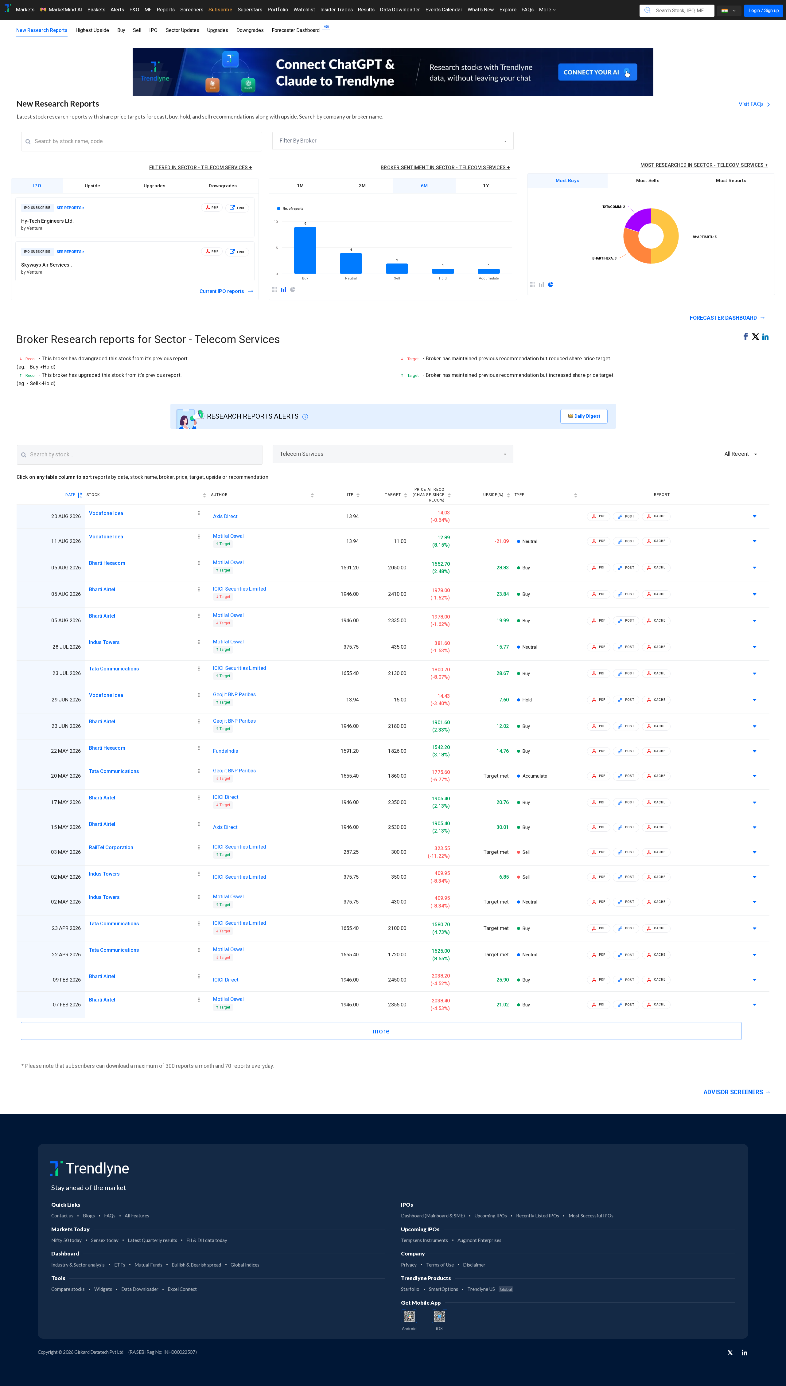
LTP (350, 495)
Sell (137, 30)
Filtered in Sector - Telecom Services (200, 167)
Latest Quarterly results (152, 1240)
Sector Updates (182, 30)
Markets (25, 9)
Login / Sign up (764, 10)
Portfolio (278, 9)
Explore (508, 9)
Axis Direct (225, 516)
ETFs (119, 1264)
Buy (121, 30)
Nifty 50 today (66, 1240)
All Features (137, 1215)
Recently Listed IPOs (537, 1215)
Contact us (62, 1215)
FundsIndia (225, 751)
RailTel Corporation (111, 847)
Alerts (117, 9)
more (381, 1031)
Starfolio (410, 1289)
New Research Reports (42, 30)
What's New (481, 9)
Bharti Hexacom (107, 563)
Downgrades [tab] (223, 186)
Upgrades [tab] (154, 186)
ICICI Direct (226, 797)
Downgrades (250, 30)
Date (70, 495)
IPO (153, 30)
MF (148, 9)
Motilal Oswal (228, 536)
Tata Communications (114, 669)
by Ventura (31, 228)
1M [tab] (300, 186)
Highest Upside (92, 30)
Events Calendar (444, 9)
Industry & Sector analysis (78, 1264)
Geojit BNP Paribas (234, 694)
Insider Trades (337, 9)
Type (519, 495)
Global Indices (245, 1264)
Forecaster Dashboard (296, 30)
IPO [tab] (37, 186)
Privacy (409, 1264)
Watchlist (304, 9)
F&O (134, 9)
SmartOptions (443, 1289)
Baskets (96, 9)
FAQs (528, 9)
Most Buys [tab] (567, 180)
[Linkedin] (744, 1352)
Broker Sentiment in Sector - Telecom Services (445, 167)
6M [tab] (424, 186)
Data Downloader (400, 9)
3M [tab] (362, 186)
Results (366, 9)
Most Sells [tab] (647, 180)
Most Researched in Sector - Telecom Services (704, 165)
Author (219, 495)
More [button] (545, 9)
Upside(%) (493, 495)
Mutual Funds (148, 1264)
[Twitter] (730, 1353)
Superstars (250, 9)
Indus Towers (104, 642)
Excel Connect (182, 1289)
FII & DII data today (206, 1240)
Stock (93, 495)
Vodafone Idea (106, 513)
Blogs (89, 1215)
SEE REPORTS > (70, 208)
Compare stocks (68, 1289)
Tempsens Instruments (424, 1240)
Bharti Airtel (102, 589)
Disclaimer (474, 1264)
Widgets (103, 1289)
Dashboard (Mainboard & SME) (433, 1215)
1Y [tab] (486, 186)
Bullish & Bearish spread (196, 1264)
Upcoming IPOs (490, 1215)
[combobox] (393, 141)
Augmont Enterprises (479, 1240)
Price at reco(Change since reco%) (429, 494)
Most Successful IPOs (591, 1215)
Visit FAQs (752, 104)
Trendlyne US (489, 1289)
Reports (166, 9)
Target (393, 495)
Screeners (191, 9)
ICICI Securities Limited (239, 589)
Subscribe (220, 9)
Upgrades (217, 30)
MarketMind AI (65, 9)
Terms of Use (440, 1264)
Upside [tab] (92, 186)
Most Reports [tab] (731, 180)
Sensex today (105, 1240)
